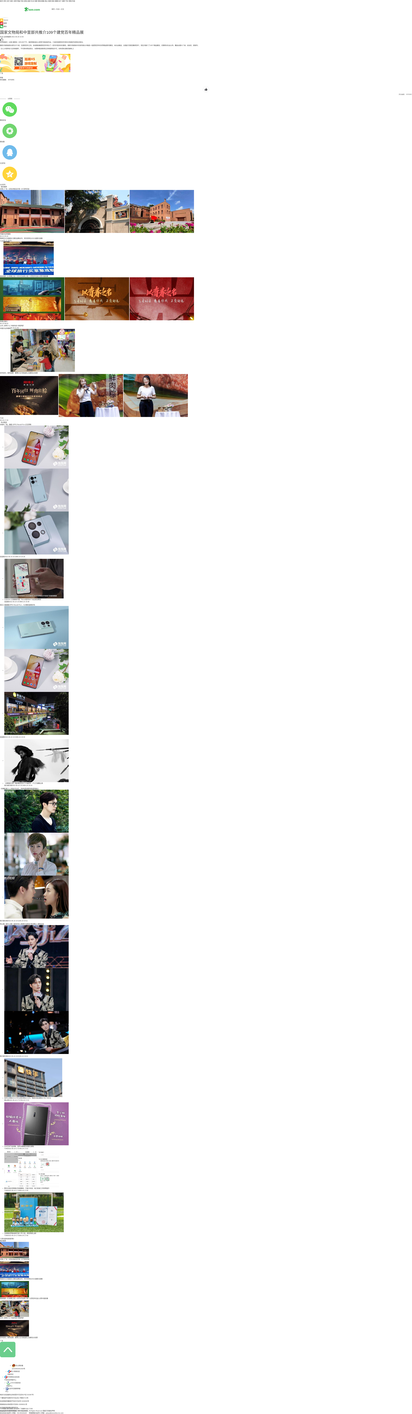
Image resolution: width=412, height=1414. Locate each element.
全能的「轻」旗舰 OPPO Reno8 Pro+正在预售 (15, 424)
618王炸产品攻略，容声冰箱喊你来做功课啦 (19, 1146)
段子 (59, 1)
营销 (39, 1)
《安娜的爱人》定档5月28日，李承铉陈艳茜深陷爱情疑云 (19, 788)
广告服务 (23, 1408)
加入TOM (29, 1408)
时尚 (22, 1)
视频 (49, 1)
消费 (63, 1)
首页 (1, 1)
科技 (73, 1)
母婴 (35, 1)
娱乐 (11, 1)
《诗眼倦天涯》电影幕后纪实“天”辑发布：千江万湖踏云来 (23, 783)
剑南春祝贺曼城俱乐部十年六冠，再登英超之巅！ (20, 1233)
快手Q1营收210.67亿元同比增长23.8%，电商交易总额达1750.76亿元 (27, 1098)
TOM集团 (3, 1408)
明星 (18, 1)
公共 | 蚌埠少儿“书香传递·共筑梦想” (12, 326)
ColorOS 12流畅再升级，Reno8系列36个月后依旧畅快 (22, 599)
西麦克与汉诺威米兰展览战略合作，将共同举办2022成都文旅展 (21, 238)
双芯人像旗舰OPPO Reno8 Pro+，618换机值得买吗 (17, 605)
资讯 (4, 1)
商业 (46, 1)
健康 (56, 1)
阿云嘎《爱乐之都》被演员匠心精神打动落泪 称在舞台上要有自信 (22, 924)
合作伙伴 (16, 1408)
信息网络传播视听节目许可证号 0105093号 (14, 1401)
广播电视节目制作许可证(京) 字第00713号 (14, 1398)
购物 (70, 1)
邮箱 (42, 1)
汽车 (66, 1)
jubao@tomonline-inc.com (55, 1413)
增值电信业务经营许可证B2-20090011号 (13, 1404)
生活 (32, 1)
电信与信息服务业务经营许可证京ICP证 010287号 (17, 1395)
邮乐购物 (10, 1408)
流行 (8, 1)
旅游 (28, 1)
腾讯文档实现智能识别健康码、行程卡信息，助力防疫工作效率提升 (26, 1188)
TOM (1, 241)
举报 (1, 77)
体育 (15, 1)
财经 (53, 1)
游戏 (25, 1)
